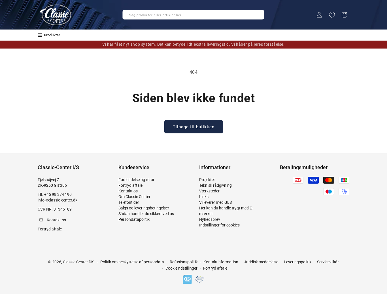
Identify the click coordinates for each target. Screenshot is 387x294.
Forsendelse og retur (136, 179)
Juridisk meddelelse (261, 262)
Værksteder (209, 191)
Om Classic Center (134, 196)
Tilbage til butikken (193, 126)
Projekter (207, 179)
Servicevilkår (328, 262)
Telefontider (128, 202)
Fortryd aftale (130, 185)
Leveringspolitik (297, 262)
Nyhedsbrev (209, 219)
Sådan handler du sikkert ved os (146, 213)
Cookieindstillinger (181, 268)
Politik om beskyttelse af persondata (132, 262)
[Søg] (128, 16)
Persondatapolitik (134, 219)
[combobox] (193, 14)
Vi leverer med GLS (215, 202)
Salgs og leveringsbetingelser (143, 208)
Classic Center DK (78, 262)
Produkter (52, 35)
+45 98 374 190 (58, 194)
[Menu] (40, 35)
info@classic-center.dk (57, 200)
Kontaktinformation (220, 262)
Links (204, 196)
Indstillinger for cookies (219, 225)
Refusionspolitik (184, 262)
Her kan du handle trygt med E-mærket (226, 211)
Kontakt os (128, 191)
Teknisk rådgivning (215, 185)
